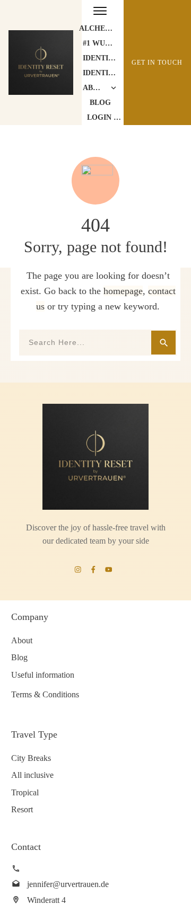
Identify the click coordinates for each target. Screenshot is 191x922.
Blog (19, 657)
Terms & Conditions (45, 694)
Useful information (42, 674)
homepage (123, 291)
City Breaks (31, 758)
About (21, 640)
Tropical (25, 792)
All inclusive (32, 774)
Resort (22, 809)
